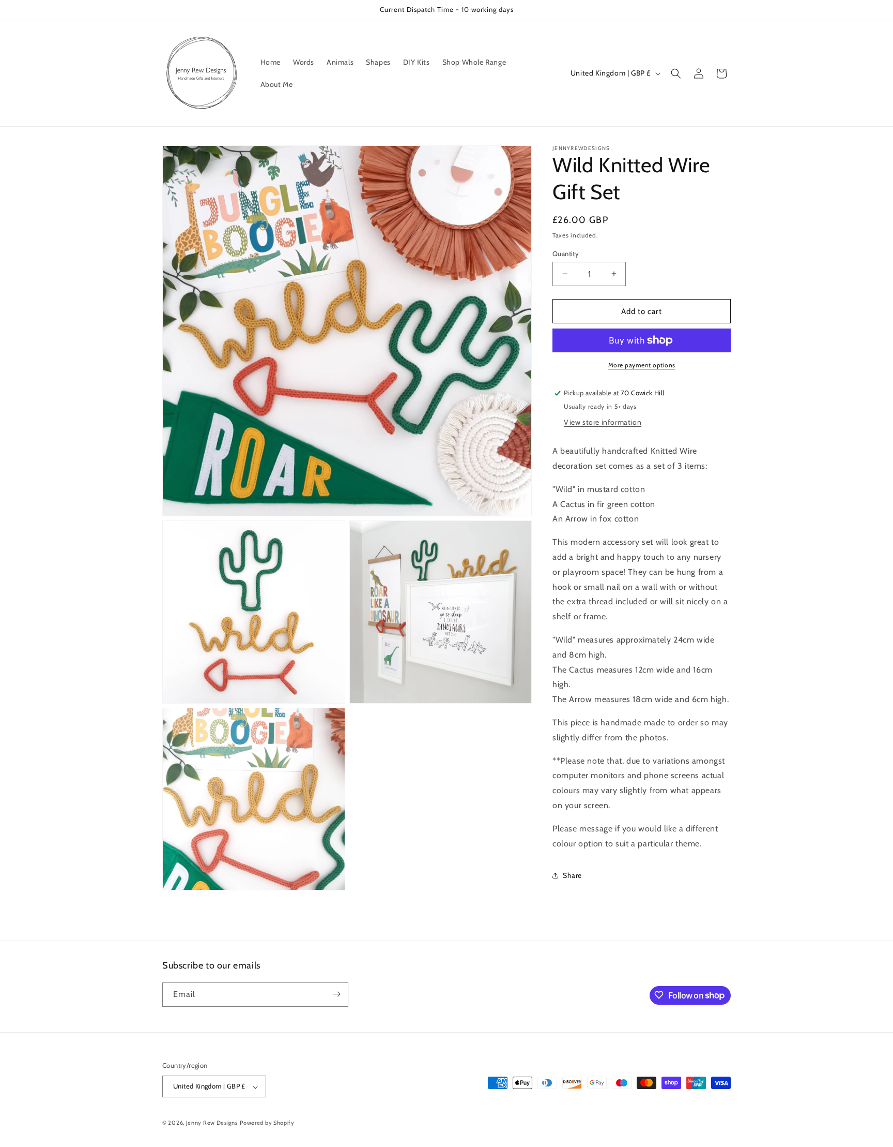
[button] (676, 73)
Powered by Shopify (267, 1123)
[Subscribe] (336, 994)
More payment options (641, 365)
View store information (602, 422)
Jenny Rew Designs (212, 1123)
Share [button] (572, 875)
